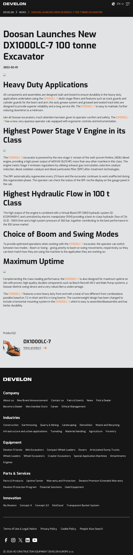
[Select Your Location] (113, 4)
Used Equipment (74, 487)
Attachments (118, 456)
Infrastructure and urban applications (25, 431)
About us (8, 400)
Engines (7, 462)
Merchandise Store (37, 406)
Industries (11, 417)
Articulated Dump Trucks (104, 449)
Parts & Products (13, 480)
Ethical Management (74, 406)
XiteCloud (57, 505)
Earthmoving (29, 425)
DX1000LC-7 (51, 98)
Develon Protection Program (20, 487)
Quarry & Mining (49, 425)
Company (11, 393)
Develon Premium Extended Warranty (101, 480)
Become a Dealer (13, 406)
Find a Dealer (103, 400)
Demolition (86, 425)
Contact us (57, 400)
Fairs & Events (75, 400)
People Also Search (91, 529)
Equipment (12, 442)
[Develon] (14, 3)
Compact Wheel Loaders (61, 449)
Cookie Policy (68, 529)
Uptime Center (34, 480)
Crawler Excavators (59, 456)
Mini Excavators (34, 449)
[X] (20, 540)
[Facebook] (6, 540)
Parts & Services (16, 473)
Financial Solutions (51, 487)
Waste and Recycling (108, 425)
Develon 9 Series (12, 449)
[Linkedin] (27, 540)
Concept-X (26, 505)
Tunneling (56, 431)
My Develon (10, 505)
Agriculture (96, 431)
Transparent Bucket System (82, 505)
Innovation (12, 498)
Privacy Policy (49, 529)
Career (54, 406)
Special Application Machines (90, 456)
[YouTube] (35, 540)
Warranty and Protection (61, 480)
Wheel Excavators (34, 456)
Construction (10, 425)
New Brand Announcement (32, 400)
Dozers (83, 449)
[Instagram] (13, 540)
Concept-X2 (42, 505)
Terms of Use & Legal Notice (20, 529)
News (90, 400)
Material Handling (75, 431)
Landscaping (69, 425)
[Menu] (128, 4)
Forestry (111, 431)
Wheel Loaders (11, 456)
